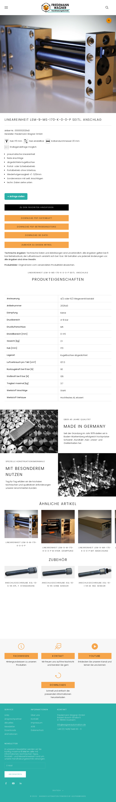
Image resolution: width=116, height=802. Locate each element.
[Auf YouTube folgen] (13, 783)
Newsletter (10, 726)
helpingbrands (78, 796)
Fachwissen (21, 656)
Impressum (36, 722)
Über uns (35, 715)
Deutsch (56, 790)
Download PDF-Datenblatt (36, 218)
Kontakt (58, 656)
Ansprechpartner (13, 719)
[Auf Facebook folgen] (6, 783)
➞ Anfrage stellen (16, 196)
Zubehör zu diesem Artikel (37, 244)
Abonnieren (15, 774)
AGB (33, 726)
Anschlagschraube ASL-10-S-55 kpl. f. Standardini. (21, 584)
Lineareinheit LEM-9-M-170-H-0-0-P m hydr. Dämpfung (58, 549)
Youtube (94, 656)
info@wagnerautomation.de (71, 724)
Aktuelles (9, 722)
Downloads (58, 685)
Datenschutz (37, 730)
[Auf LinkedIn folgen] (20, 783)
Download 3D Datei (36, 235)
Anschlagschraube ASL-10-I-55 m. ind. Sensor (95, 584)
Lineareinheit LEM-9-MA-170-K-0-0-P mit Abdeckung (95, 549)
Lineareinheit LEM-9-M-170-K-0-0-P (21, 544)
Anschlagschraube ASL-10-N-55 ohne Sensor (58, 584)
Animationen (11, 734)
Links (7, 715)
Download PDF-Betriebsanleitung (36, 226)
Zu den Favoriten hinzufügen (37, 207)
